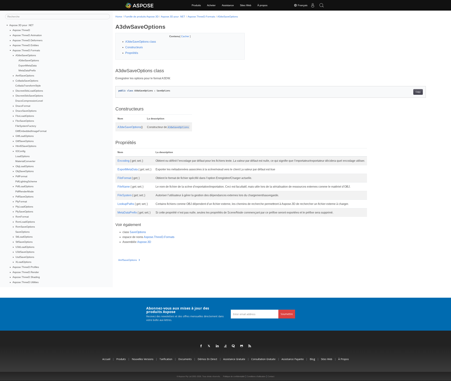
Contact (271, 376)
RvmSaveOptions (25, 226)
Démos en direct (207, 359)
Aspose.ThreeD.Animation (27, 35)
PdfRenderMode (24, 191)
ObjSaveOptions (25, 171)
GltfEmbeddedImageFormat (31, 131)
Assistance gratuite (234, 359)
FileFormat (124, 177)
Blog (312, 359)
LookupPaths (126, 203)
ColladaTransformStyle (28, 85)
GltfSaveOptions (25, 141)
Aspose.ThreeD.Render (26, 272)
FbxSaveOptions (25, 121)
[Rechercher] (321, 5)
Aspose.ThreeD (21, 30)
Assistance (228, 5)
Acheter (211, 5)
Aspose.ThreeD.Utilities (26, 282)
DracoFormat (23, 105)
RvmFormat (22, 216)
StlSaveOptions (24, 241)
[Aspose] (139, 5)
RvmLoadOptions (25, 221)
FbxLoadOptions (25, 115)
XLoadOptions (23, 262)
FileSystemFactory (25, 126)
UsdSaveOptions (25, 257)
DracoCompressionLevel (29, 100)
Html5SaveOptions (26, 146)
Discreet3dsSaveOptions (29, 95)
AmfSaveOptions (25, 75)
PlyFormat (21, 201)
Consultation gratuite (263, 359)
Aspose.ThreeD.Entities (26, 45)
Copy (418, 92)
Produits (196, 5)
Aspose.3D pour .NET (21, 25)
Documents (185, 359)
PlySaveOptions (24, 211)
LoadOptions (22, 156)
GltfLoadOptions (25, 136)
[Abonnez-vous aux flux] (250, 346)
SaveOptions (22, 231)
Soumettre (287, 314)
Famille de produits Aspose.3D (142, 16)
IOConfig (20, 151)
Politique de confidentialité (234, 376)
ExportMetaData (27, 65)
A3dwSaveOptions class (140, 41)
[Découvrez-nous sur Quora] (233, 346)
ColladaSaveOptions (27, 80)
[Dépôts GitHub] (241, 346)
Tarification (165, 359)
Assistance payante (293, 359)
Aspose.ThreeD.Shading (26, 277)
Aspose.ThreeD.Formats (26, 50)
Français (302, 5)
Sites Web (245, 5)
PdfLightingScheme (26, 181)
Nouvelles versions (142, 359)
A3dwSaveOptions (26, 55)
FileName (124, 186)
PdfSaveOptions (24, 196)
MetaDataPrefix (27, 70)
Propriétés (131, 52)
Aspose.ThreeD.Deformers (27, 40)
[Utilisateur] (312, 5)
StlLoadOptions (24, 237)
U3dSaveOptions (25, 251)
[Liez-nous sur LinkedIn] (217, 346)
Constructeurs (134, 47)
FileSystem (125, 195)
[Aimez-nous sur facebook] (201, 346)
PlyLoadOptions (24, 206)
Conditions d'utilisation (256, 376)
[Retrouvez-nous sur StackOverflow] (225, 346)
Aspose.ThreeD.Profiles (26, 267)
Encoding (123, 160)
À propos (262, 5)
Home (118, 16)
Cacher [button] (185, 36)
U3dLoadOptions (25, 247)
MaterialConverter (25, 161)
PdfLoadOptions (24, 186)
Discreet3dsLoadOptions (29, 90)
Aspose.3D (144, 241)
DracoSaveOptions (26, 110)
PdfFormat (21, 176)
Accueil (106, 359)
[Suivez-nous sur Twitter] (209, 346)
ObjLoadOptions (25, 166)
